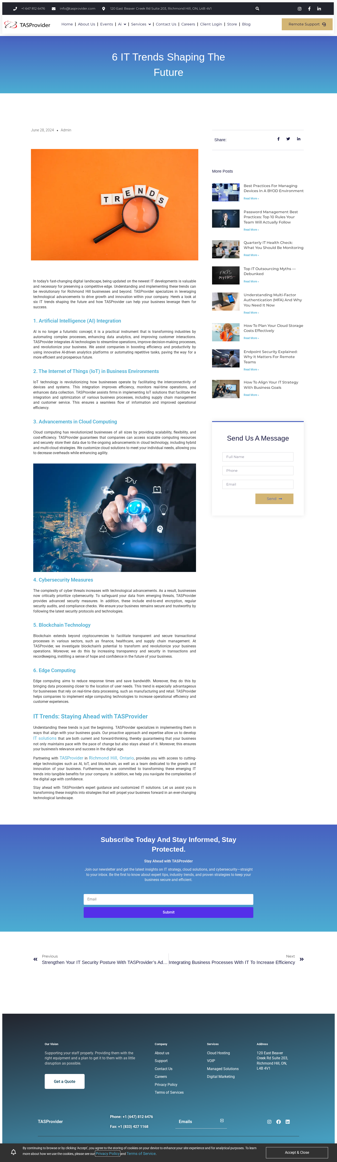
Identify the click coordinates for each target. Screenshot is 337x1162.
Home (67, 24)
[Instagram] (269, 1121)
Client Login (211, 24)
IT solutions (45, 738)
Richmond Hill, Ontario (111, 758)
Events (106, 24)
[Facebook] (278, 1121)
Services (138, 24)
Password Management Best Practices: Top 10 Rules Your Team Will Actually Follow (271, 217)
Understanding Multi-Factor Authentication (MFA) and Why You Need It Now (273, 300)
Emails (185, 1121)
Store (232, 24)
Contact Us (166, 24)
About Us (86, 24)
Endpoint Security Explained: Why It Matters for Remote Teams (271, 357)
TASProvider (71, 758)
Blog (246, 24)
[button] (257, 8)
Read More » (251, 198)
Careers (188, 24)
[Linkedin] (287, 1121)
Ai (120, 24)
